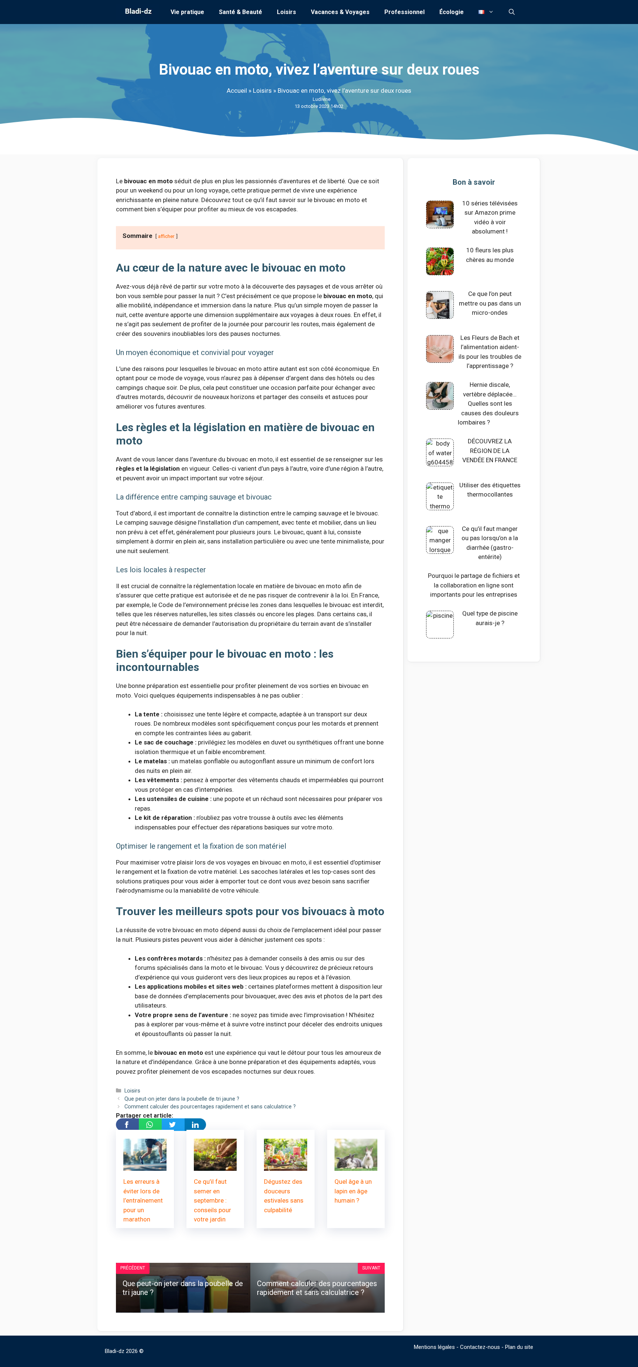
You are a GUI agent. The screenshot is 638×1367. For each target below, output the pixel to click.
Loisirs (286, 12)
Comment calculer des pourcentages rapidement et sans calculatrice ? (210, 1107)
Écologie (451, 12)
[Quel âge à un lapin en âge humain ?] (356, 1166)
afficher (166, 236)
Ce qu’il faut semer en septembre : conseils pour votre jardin (212, 1200)
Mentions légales (434, 1347)
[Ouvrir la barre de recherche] (511, 12)
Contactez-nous (480, 1347)
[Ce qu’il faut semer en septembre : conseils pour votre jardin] (215, 1166)
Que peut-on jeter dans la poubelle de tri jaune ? (181, 1099)
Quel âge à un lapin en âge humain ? (353, 1191)
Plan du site (519, 1347)
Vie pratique (187, 12)
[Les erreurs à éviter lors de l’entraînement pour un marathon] (145, 1166)
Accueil (237, 90)
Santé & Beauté (240, 12)
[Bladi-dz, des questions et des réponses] (137, 12)
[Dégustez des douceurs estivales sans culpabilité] (285, 1166)
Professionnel (404, 12)
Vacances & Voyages (340, 12)
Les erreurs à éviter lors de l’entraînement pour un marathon (143, 1200)
